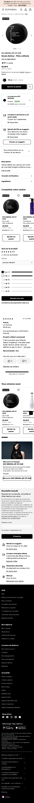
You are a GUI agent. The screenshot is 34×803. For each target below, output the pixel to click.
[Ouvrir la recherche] (21, 9)
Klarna (4, 74)
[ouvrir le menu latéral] (3, 9)
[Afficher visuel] (17, 33)
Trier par (4, 258)
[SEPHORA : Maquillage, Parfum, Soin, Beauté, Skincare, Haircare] (11, 9)
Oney (27, 72)
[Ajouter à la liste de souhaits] (18, 195)
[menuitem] (25, 9)
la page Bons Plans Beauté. (9, 738)
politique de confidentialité (11, 518)
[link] (17, 298)
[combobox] (18, 262)
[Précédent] (3, 35)
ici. (13, 735)
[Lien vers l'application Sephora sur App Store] (21, 727)
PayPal (22, 72)
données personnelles (9, 516)
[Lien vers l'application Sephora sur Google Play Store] (8, 727)
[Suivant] (31, 35)
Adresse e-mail (7, 522)
